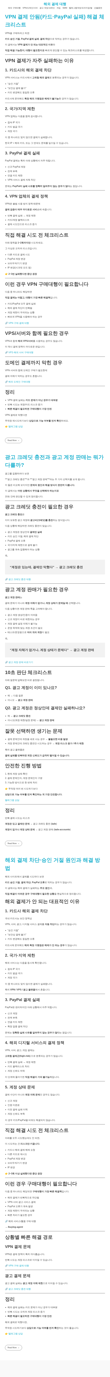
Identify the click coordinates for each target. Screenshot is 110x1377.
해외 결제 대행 (55, 4)
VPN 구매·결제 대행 (18, 323)
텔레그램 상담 (15, 426)
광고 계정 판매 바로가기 (20, 662)
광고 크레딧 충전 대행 (19, 579)
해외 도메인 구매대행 (19, 382)
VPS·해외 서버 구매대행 (20, 352)
